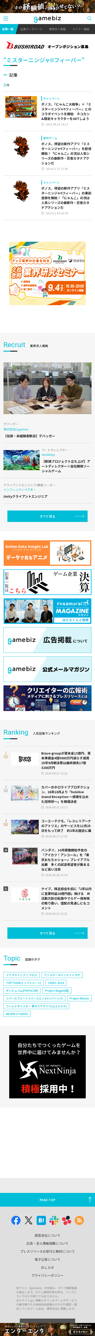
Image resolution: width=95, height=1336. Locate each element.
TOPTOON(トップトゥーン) (23, 983)
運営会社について (47, 1235)
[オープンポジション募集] (47, 45)
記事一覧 (7, 29)
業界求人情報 (57, 29)
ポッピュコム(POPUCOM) (22, 990)
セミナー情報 (81, 29)
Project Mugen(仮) (57, 990)
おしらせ (47, 1267)
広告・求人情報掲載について (47, 1243)
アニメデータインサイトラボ (62, 975)
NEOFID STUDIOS (17, 1014)
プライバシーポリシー (47, 1275)
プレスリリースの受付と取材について (47, 1251)
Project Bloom (79, 998)
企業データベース (31, 29)
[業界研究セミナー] (47, 273)
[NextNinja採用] (47, 1067)
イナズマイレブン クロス (21, 975)
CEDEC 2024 (56, 983)
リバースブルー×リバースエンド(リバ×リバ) (34, 998)
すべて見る (47, 516)
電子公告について (47, 1259)
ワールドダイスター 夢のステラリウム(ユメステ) (36, 1006)
